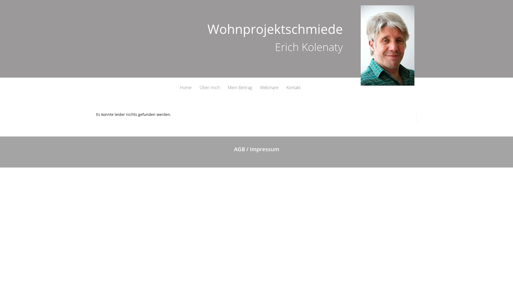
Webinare (269, 87)
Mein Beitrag (240, 87)
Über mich (210, 87)
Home (186, 87)
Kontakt (293, 87)
